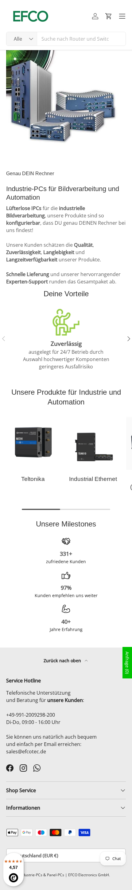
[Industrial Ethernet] (92, 443)
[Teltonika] (33, 443)
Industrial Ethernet (93, 479)
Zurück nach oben (63, 660)
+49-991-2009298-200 (30, 714)
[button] (108, 16)
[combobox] (66, 39)
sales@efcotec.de (26, 751)
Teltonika (33, 479)
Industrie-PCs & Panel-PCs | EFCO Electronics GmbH (64, 874)
